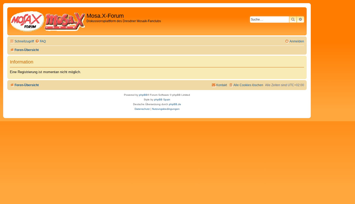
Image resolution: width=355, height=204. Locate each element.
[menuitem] (40, 41)
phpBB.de (175, 104)
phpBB (143, 94)
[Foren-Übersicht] (48, 21)
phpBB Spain (162, 99)
